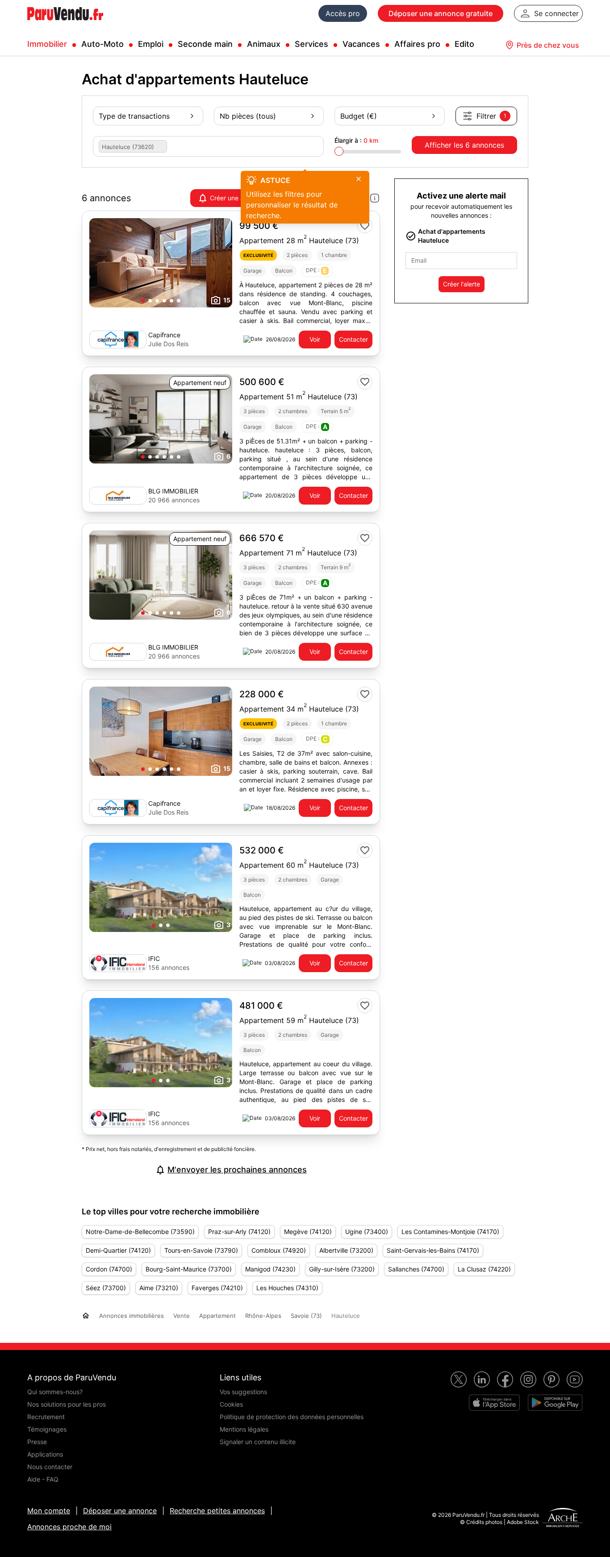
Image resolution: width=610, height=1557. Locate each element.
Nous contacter (49, 1466)
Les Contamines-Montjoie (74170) (450, 1231)
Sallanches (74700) (416, 1269)
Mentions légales (244, 1429)
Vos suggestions (243, 1392)
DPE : (316, 270)
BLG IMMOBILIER (173, 491)
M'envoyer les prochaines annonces (237, 1169)
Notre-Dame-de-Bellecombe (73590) (140, 1231)
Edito (464, 44)
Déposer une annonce (120, 1510)
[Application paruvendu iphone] (494, 1403)
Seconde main (205, 44)
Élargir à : (356, 140)
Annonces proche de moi (69, 1526)
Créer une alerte (233, 198)
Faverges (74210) (217, 1288)
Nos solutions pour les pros (66, 1404)
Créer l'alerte (461, 284)
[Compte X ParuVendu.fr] (459, 1379)
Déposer (441, 13)
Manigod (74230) (270, 1269)
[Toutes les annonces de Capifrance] (117, 339)
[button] (143, 300)
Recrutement (46, 1416)
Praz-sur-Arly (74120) (239, 1231)
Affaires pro (417, 44)
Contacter (353, 339)
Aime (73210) (158, 1288)
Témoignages (47, 1429)
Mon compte (48, 1510)
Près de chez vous (548, 45)
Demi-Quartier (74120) (118, 1250)
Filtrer (491, 116)
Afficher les (464, 145)
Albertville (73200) (346, 1250)
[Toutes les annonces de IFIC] (117, 963)
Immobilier (47, 44)
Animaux (263, 44)
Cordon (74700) (109, 1269)
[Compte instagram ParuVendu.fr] (528, 1379)
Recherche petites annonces (217, 1510)
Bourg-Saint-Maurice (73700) (189, 1269)
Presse (37, 1441)
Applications (45, 1454)
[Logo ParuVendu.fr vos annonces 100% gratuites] (65, 24)
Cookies (231, 1404)
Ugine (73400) (366, 1231)
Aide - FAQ (42, 1479)
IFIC (154, 958)
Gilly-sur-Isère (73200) (342, 1269)
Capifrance (164, 335)
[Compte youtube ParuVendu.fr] (575, 1379)
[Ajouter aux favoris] (364, 225)
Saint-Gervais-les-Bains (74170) (433, 1250)
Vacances (361, 44)
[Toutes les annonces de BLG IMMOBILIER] (117, 496)
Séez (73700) (106, 1288)
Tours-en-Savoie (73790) (201, 1250)
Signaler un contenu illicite (258, 1441)
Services (311, 44)
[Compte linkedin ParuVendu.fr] (482, 1379)
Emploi (150, 44)
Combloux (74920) (278, 1250)
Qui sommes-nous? (55, 1392)
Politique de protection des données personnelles (291, 1416)
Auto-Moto (102, 44)
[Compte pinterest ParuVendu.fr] (551, 1379)
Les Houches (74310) (287, 1288)
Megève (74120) (308, 1231)
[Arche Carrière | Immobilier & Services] (563, 1518)
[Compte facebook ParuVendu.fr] (505, 1379)
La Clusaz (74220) (484, 1269)
